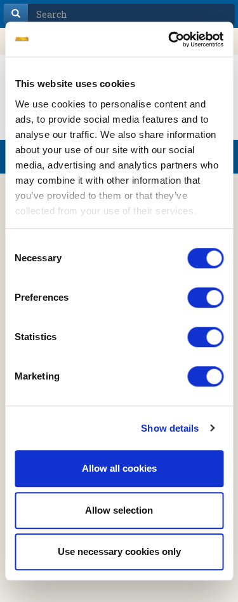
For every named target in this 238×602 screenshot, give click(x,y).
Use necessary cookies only (119, 551)
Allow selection (119, 510)
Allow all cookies (119, 468)
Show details (170, 428)
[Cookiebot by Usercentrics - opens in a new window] (169, 39)
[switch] (205, 297)
